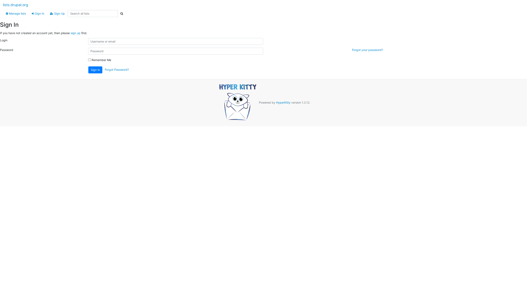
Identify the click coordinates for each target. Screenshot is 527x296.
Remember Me (101, 60)
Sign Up (59, 13)
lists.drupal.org (15, 5)
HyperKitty (283, 102)
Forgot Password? (117, 69)
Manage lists (17, 13)
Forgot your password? (367, 50)
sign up (75, 33)
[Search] (121, 13)
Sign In (39, 13)
